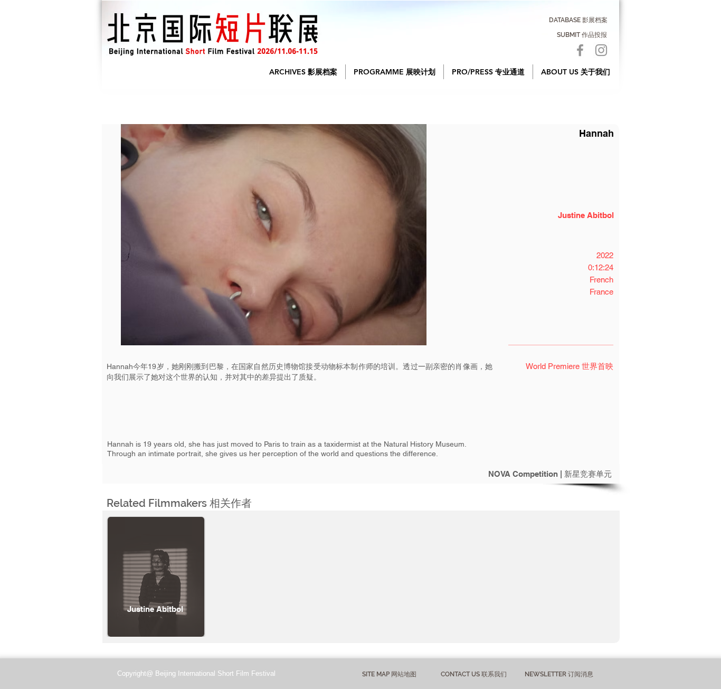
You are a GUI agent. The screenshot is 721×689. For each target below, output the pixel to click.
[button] (303, 71)
